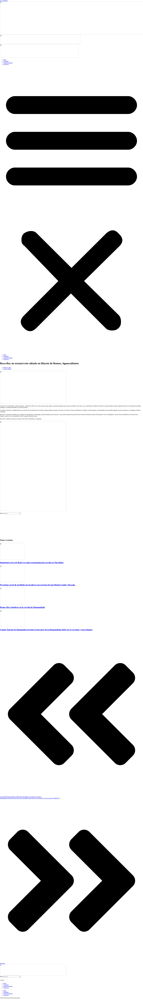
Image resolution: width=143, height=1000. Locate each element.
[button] (71, 209)
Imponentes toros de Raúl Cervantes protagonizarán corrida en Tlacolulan (31, 562)
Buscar (2, 513)
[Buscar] (20, 513)
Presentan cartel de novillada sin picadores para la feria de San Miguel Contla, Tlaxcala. (37, 585)
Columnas (6, 61)
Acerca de (6, 64)
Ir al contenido (4, 0)
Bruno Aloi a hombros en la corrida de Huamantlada (22, 607)
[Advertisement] (49, 525)
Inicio (4, 60)
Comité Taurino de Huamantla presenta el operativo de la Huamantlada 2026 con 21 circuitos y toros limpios (46, 630)
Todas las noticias (7, 63)
